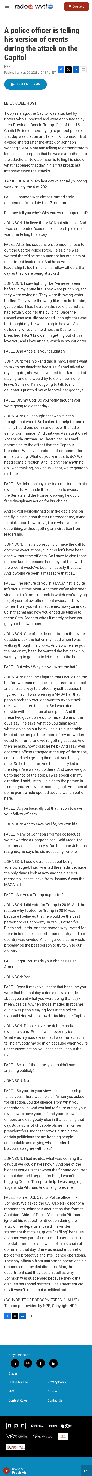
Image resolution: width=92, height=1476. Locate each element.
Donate (78, 6)
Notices (53, 1391)
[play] (6, 1471)
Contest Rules (18, 1400)
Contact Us (55, 1400)
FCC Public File (18, 1382)
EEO (11, 1391)
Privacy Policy (57, 1382)
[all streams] (86, 1470)
